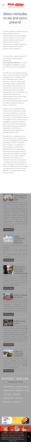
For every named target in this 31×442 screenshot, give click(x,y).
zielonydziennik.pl (8, 386)
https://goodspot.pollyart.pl (11, 62)
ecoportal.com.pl (8, 390)
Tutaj (22, 437)
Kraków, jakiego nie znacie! (20, 296)
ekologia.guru (19, 390)
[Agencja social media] (15, 418)
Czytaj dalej (8, 230)
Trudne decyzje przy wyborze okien (20, 197)
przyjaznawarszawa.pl (22, 386)
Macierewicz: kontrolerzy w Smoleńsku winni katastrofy (21, 269)
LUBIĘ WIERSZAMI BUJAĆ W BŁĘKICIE (19, 239)
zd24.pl (27, 390)
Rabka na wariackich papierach (18, 353)
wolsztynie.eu (18, 398)
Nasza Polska (7, 394)
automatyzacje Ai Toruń (15, 382)
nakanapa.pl (16, 394)
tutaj (7, 435)
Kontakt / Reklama (15, 378)
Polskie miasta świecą (20, 322)
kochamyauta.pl (8, 398)
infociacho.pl (7, 402)
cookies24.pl (16, 402)
